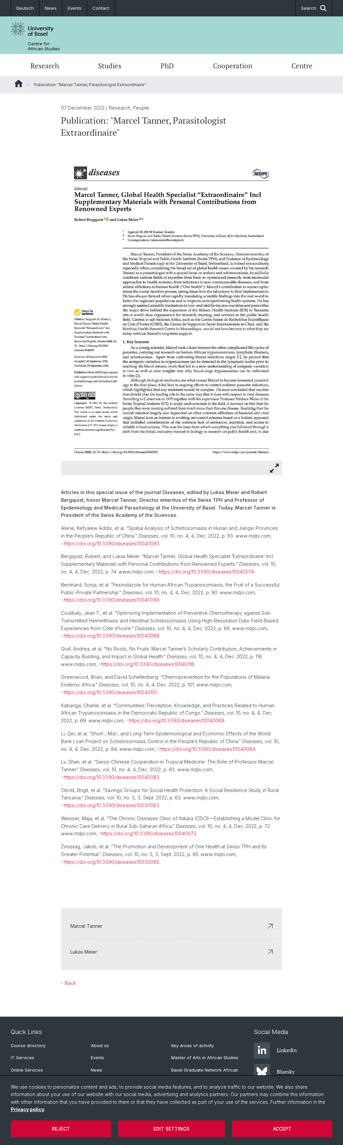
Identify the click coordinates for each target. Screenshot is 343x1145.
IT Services (22, 1057)
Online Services (27, 1070)
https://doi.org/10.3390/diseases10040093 (111, 543)
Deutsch (25, 8)
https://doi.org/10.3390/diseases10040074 (206, 572)
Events (74, 8)
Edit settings (171, 1129)
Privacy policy (27, 1109)
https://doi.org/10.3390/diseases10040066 (111, 636)
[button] (274, 468)
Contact (100, 8)
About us (100, 1045)
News (51, 8)
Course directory (28, 1045)
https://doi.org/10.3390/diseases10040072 (148, 833)
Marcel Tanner (86, 926)
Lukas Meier (83, 952)
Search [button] (308, 8)
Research (44, 65)
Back (70, 983)
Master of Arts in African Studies (204, 1057)
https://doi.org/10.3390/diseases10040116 (147, 664)
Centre (302, 65)
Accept (282, 1129)
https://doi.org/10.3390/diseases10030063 (111, 805)
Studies (109, 65)
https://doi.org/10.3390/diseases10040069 (176, 720)
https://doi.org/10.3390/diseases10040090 (111, 600)
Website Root (18, 83)
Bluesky (286, 1071)
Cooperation (232, 65)
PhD (167, 65)
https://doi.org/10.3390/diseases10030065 (111, 862)
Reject (61, 1129)
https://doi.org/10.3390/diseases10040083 (111, 777)
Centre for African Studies (44, 46)
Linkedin (287, 1050)
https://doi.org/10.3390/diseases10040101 (110, 692)
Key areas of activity (192, 1045)
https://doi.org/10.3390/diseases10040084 (207, 749)
